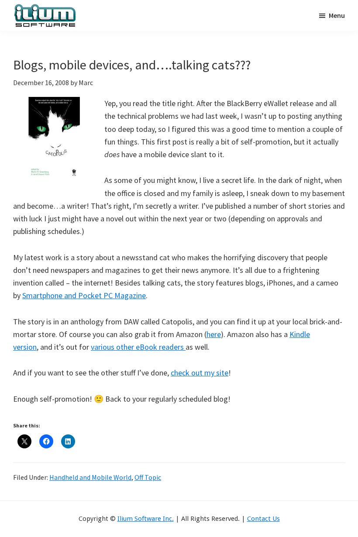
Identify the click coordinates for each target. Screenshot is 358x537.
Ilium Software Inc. (145, 519)
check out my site (199, 373)
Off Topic (147, 477)
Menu (337, 15)
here (214, 334)
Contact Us (263, 519)
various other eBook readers (138, 347)
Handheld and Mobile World (90, 477)
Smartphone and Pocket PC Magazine (84, 295)
